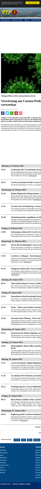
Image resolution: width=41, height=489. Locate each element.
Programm (3, 460)
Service (2, 467)
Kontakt (2, 472)
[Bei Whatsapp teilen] (11, 114)
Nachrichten (17, 20)
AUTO (17, 440)
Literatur (38, 475)
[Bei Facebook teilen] (2, 114)
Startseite (5, 20)
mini (23, 440)
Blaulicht (38, 457)
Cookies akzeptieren (32, 2)
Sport (27, 20)
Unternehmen (4, 465)
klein (29, 440)
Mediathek (3, 457)
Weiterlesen (32, 175)
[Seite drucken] (20, 114)
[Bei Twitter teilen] (7, 114)
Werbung (3, 470)
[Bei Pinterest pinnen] (16, 114)
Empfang (3, 462)
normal (36, 440)
